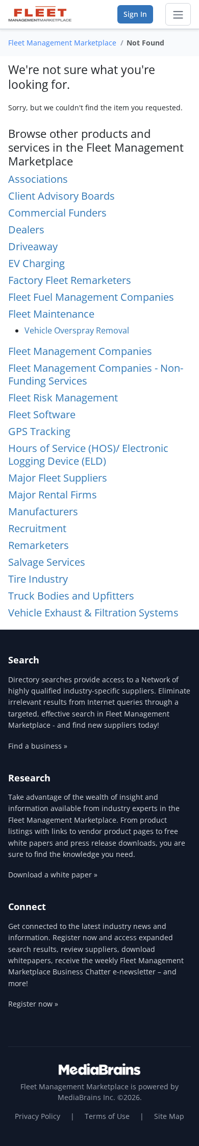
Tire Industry (38, 579)
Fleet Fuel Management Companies (91, 297)
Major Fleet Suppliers (57, 478)
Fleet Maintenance (51, 314)
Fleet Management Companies (80, 351)
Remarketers (38, 545)
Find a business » (37, 746)
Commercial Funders (57, 213)
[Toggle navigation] (178, 14)
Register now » (33, 1004)
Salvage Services (46, 562)
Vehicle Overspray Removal (76, 330)
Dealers (26, 229)
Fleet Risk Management (63, 397)
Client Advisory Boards (61, 196)
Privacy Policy (37, 1116)
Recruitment (37, 528)
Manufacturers (43, 511)
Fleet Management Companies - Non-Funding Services (95, 374)
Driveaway (33, 246)
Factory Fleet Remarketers (69, 280)
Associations (38, 179)
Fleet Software (42, 414)
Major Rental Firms (52, 495)
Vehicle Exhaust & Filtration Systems (93, 612)
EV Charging (36, 263)
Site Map (169, 1116)
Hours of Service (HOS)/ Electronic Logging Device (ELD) (88, 454)
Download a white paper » (52, 874)
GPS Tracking (39, 431)
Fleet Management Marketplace (62, 42)
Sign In (135, 14)
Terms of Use (107, 1116)
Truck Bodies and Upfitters (71, 596)
